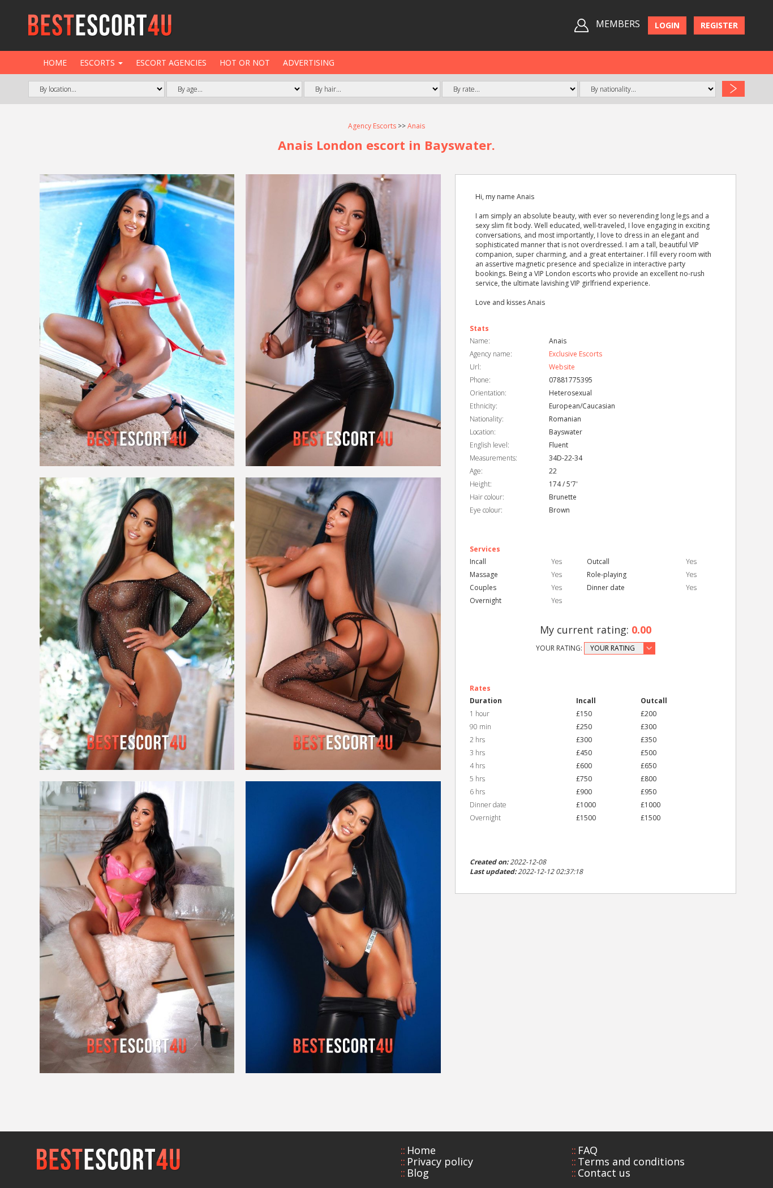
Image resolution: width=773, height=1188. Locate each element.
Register (719, 25)
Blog (418, 1173)
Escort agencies (171, 62)
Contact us (604, 1173)
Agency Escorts (372, 126)
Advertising (308, 62)
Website (562, 367)
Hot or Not (245, 62)
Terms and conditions (631, 1161)
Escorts (98, 62)
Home (55, 62)
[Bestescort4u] (100, 25)
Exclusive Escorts (575, 354)
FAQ (588, 1150)
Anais (416, 126)
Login (667, 25)
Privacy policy (440, 1161)
